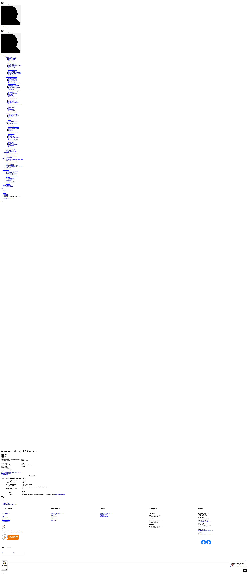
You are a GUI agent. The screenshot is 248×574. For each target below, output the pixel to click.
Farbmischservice (54, 519)
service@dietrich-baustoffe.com (204, 521)
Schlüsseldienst (53, 520)
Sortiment (5, 191)
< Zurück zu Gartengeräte (8, 198)
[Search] (11, 43)
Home (4, 190)
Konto (2, 188)
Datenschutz (242, 566)
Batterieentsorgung (5, 521)
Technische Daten (4, 474)
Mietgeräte (53, 515)
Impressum (232, 566)
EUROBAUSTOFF (104, 516)
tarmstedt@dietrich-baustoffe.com (205, 534)
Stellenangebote (103, 514)
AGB (3, 516)
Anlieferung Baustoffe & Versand (57, 513)
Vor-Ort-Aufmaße (54, 518)
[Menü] (6, 561)
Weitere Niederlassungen (6, 473)
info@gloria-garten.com (60, 494)
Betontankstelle (54, 516)
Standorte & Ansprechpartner (106, 513)
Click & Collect (54, 514)
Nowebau (102, 515)
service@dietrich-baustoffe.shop (9, 504)
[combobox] (6, 4)
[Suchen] (11, 15)
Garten (4, 193)
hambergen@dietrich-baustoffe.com (205, 530)
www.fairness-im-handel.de (17, 532)
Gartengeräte (5, 194)
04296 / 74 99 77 (6, 503)
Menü (2, 53)
